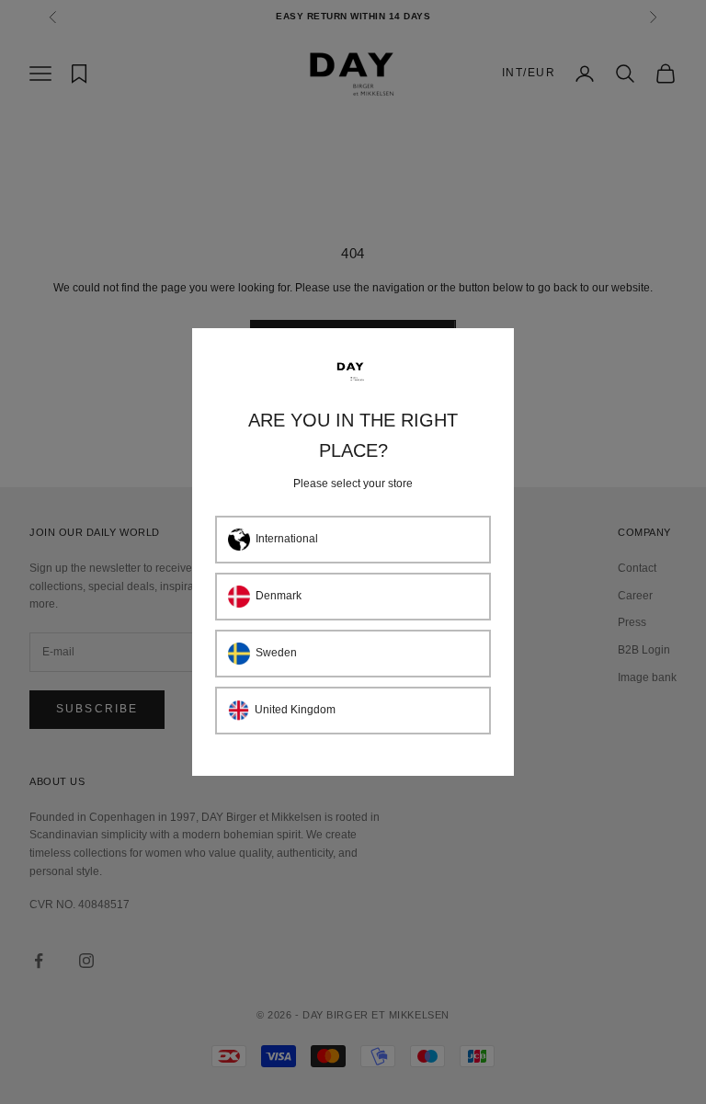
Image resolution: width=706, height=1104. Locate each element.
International (287, 538)
